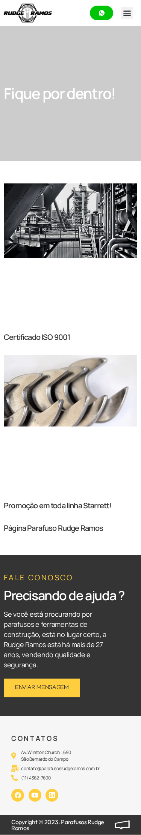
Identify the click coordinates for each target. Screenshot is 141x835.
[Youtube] (35, 795)
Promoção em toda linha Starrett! (57, 505)
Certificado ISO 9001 (37, 337)
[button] (127, 13)
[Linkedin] (51, 795)
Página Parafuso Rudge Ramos (53, 528)
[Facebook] (17, 795)
